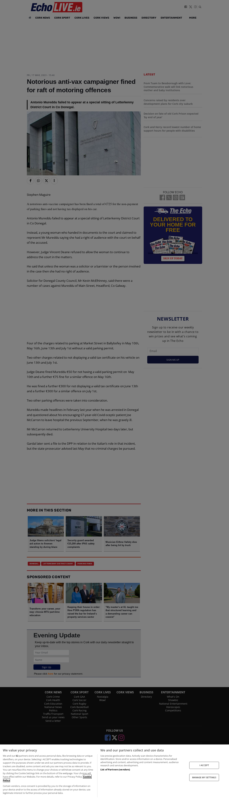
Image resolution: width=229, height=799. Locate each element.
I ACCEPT (204, 765)
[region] (114, 771)
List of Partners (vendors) (115, 769)
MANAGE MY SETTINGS (204, 777)
